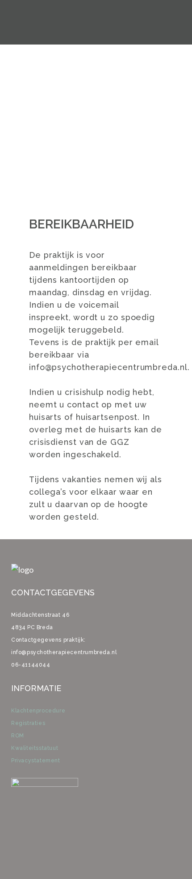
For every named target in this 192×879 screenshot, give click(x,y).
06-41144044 (30, 665)
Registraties (28, 723)
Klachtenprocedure (38, 711)
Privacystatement (35, 760)
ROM (17, 735)
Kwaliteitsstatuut (34, 748)
